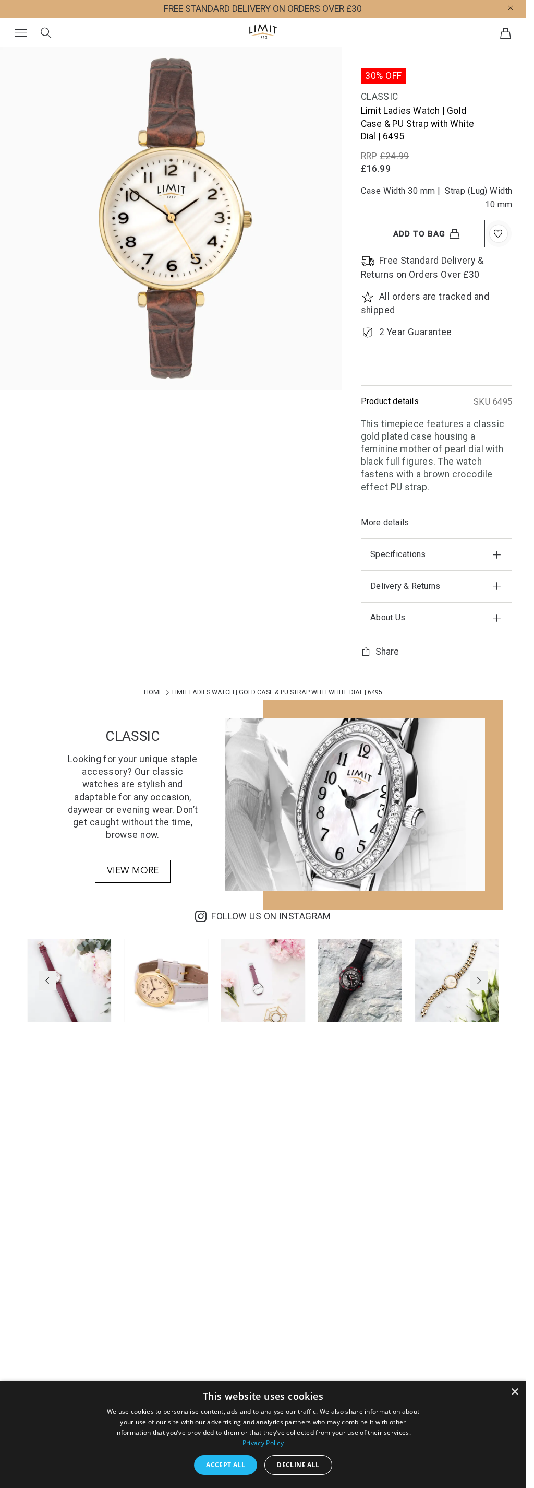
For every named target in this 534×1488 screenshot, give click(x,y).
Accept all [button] (225, 1464)
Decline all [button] (298, 1464)
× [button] (514, 1392)
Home (154, 692)
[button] (520, 7)
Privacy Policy (263, 1442)
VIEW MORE (133, 871)
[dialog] (263, 1434)
